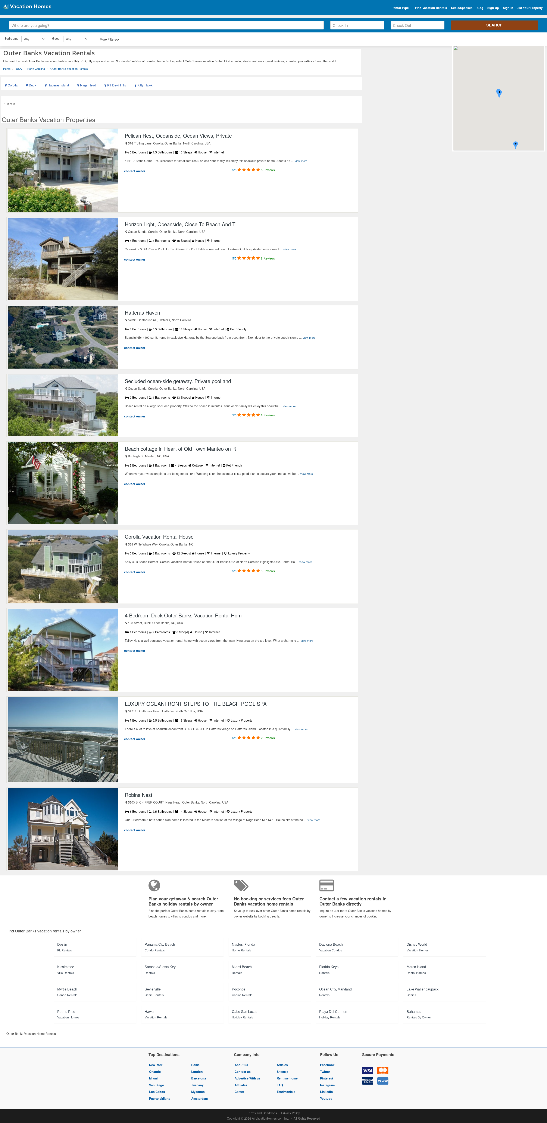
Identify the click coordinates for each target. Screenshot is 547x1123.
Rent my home (287, 1078)
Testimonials (286, 1091)
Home (6, 69)
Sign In (508, 8)
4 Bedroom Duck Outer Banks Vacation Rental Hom (183, 615)
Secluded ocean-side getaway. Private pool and (178, 381)
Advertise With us (247, 1078)
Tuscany (197, 1085)
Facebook (327, 1065)
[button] (499, 94)
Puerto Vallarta (159, 1098)
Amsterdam (199, 1098)
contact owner (134, 171)
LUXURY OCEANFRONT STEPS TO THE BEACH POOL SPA (196, 703)
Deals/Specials (461, 8)
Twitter (325, 1071)
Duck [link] (32, 85)
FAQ (280, 1085)
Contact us (243, 1071)
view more (301, 161)
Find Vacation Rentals (431, 8)
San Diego (156, 1085)
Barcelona (198, 1078)
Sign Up (493, 8)
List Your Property (529, 8)
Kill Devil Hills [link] (116, 85)
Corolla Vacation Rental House (159, 536)
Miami (153, 1078)
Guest (56, 38)
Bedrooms (11, 38)
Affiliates (241, 1085)
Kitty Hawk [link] (145, 85)
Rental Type (400, 8)
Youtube (326, 1098)
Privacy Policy (290, 1113)
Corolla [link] (12, 85)
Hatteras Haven (142, 312)
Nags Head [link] (87, 85)
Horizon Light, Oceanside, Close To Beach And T (180, 224)
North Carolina (36, 69)
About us (241, 1065)
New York (156, 1065)
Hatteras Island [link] (58, 85)
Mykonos (198, 1091)
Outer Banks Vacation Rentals (69, 69)
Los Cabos (157, 1091)
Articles (282, 1065)
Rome (195, 1065)
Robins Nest (138, 794)
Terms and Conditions (262, 1113)
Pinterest (326, 1078)
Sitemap (282, 1071)
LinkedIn (326, 1091)
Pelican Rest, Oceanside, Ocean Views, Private (178, 135)
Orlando (155, 1071)
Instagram (327, 1085)
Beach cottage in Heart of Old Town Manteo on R (180, 448)
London (197, 1071)
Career (239, 1091)
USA (19, 69)
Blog (479, 8)
